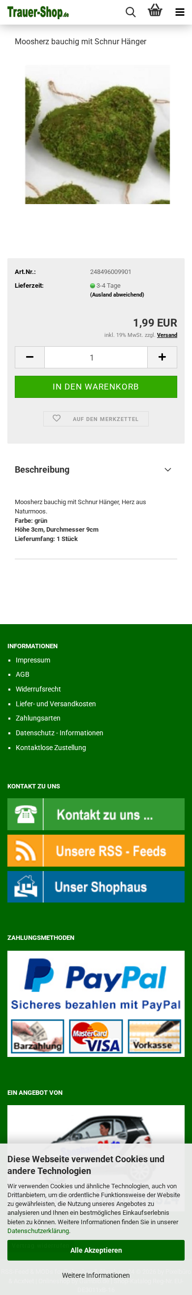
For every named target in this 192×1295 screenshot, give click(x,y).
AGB (23, 674)
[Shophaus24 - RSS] (96, 850)
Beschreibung (42, 469)
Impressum (33, 660)
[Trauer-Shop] (34, 12)
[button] (29, 357)
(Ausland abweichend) (117, 295)
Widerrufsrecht (38, 689)
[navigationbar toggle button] (179, 12)
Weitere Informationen (96, 1275)
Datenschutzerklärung (38, 1231)
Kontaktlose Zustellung (51, 748)
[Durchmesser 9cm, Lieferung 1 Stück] (96, 129)
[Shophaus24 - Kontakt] (96, 813)
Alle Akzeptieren (96, 1250)
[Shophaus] (96, 886)
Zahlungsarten (38, 718)
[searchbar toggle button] (130, 12)
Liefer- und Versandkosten (56, 704)
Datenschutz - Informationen (59, 733)
